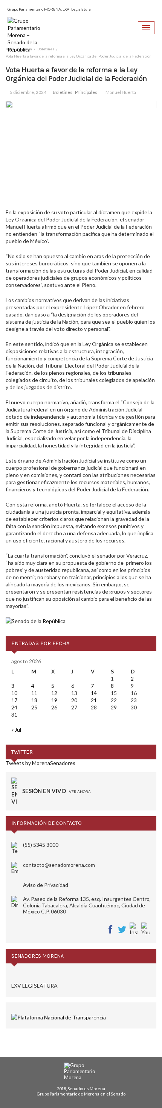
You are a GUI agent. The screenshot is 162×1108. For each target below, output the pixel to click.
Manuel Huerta (120, 92)
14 (94, 693)
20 (74, 700)
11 (34, 693)
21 (94, 700)
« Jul (16, 729)
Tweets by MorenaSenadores (40, 763)
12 (54, 693)
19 (54, 700)
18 (34, 700)
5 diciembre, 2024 (28, 92)
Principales (86, 92)
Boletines (62, 92)
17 (14, 700)
